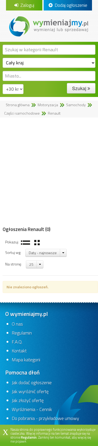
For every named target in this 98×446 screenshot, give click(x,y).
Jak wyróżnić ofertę (30, 391)
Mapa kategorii (26, 359)
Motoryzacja (48, 105)
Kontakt (19, 350)
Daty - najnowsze (43, 252)
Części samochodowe (22, 113)
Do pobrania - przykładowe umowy (45, 418)
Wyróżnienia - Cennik (32, 409)
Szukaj (80, 88)
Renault (54, 113)
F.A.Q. (17, 341)
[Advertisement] (49, 172)
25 (31, 264)
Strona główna (18, 105)
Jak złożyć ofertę (28, 400)
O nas (17, 323)
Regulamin (22, 332)
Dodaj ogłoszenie (70, 5)
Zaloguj (26, 5)
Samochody (76, 105)
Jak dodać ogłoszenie (32, 382)
